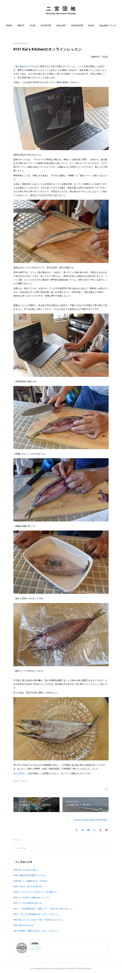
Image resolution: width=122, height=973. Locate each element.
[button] (9, 25)
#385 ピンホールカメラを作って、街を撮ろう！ (35, 891)
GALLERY (61, 25)
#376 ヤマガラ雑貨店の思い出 (27, 902)
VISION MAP (77, 25)
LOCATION (46, 25)
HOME (9, 25)
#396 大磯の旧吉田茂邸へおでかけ (29, 875)
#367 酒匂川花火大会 (23, 925)
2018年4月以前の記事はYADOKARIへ (91, 819)
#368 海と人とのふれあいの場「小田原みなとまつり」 (39, 919)
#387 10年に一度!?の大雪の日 (27, 886)
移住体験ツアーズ (108, 25)
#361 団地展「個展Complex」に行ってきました (35, 930)
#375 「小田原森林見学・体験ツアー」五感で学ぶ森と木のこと (43, 908)
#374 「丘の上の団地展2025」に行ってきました (36, 914)
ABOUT (21, 25)
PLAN (32, 25)
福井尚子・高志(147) (20, 781)
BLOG (91, 25)
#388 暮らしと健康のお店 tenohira (30, 880)
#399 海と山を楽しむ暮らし (26, 869)
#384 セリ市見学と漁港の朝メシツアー (31, 897)
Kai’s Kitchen (30, 66)
